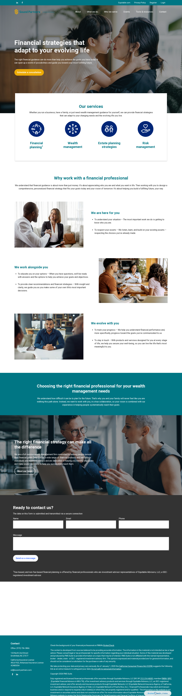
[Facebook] (22, 2)
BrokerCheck (108, 645)
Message (17, 535)
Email (68, 518)
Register (153, 3)
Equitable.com (124, 3)
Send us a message (25, 558)
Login (163, 3)
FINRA (164, 678)
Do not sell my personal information (106, 669)
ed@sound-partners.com (21, 670)
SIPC (169, 678)
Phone (122, 518)
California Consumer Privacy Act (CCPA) (136, 666)
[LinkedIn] (17, 2)
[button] (78, 11)
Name (16, 518)
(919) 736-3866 (22, 648)
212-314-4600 (146, 678)
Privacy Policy (140, 3)
